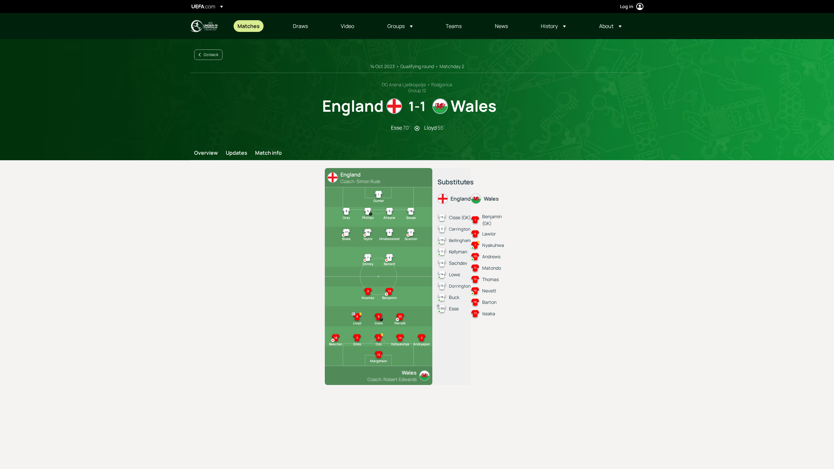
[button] (400, 26)
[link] (248, 26)
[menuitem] (257, 26)
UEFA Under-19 (204, 26)
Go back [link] (211, 54)
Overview (206, 153)
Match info (268, 153)
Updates (236, 153)
